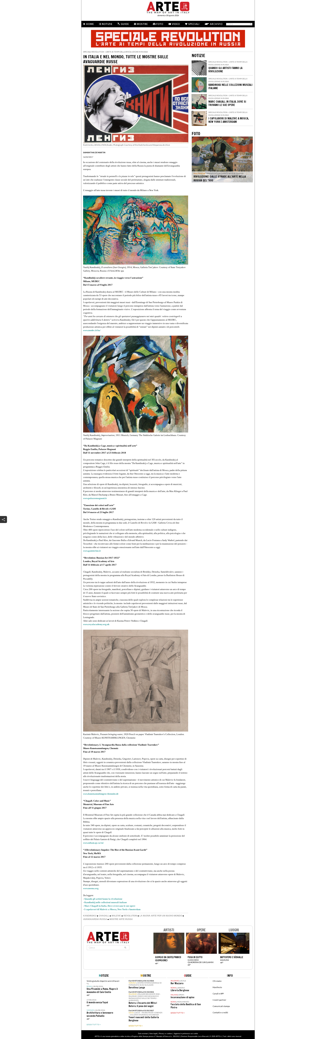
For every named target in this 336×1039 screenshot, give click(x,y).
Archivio (216, 24)
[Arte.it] (168, 7)
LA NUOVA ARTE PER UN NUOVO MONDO (160, 916)
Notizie (107, 24)
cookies (169, 1033)
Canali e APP (218, 993)
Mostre (142, 24)
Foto (159, 24)
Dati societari (143, 1033)
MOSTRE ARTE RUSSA (121, 919)
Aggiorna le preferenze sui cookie (186, 1033)
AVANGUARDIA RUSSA (95, 919)
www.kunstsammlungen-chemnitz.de (100, 793)
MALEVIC (116, 916)
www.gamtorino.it (92, 550)
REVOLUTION (130, 916)
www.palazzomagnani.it (95, 498)
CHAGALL (104, 916)
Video (176, 24)
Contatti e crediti (220, 1012)
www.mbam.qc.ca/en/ (93, 842)
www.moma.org (91, 888)
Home (90, 24)
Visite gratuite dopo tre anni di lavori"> (103, 987)
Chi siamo (217, 981)
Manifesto (217, 987)
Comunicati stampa (221, 1006)
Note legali (153, 1033)
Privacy (161, 1033)
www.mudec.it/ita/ (92, 330)
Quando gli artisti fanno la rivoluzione (103, 899)
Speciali (194, 24)
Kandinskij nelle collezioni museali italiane (105, 902)
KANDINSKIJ (89, 916)
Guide (125, 24)
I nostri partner (219, 1000)
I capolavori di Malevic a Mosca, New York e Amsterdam (112, 909)
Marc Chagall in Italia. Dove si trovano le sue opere (109, 906)
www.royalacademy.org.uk (96, 624)
